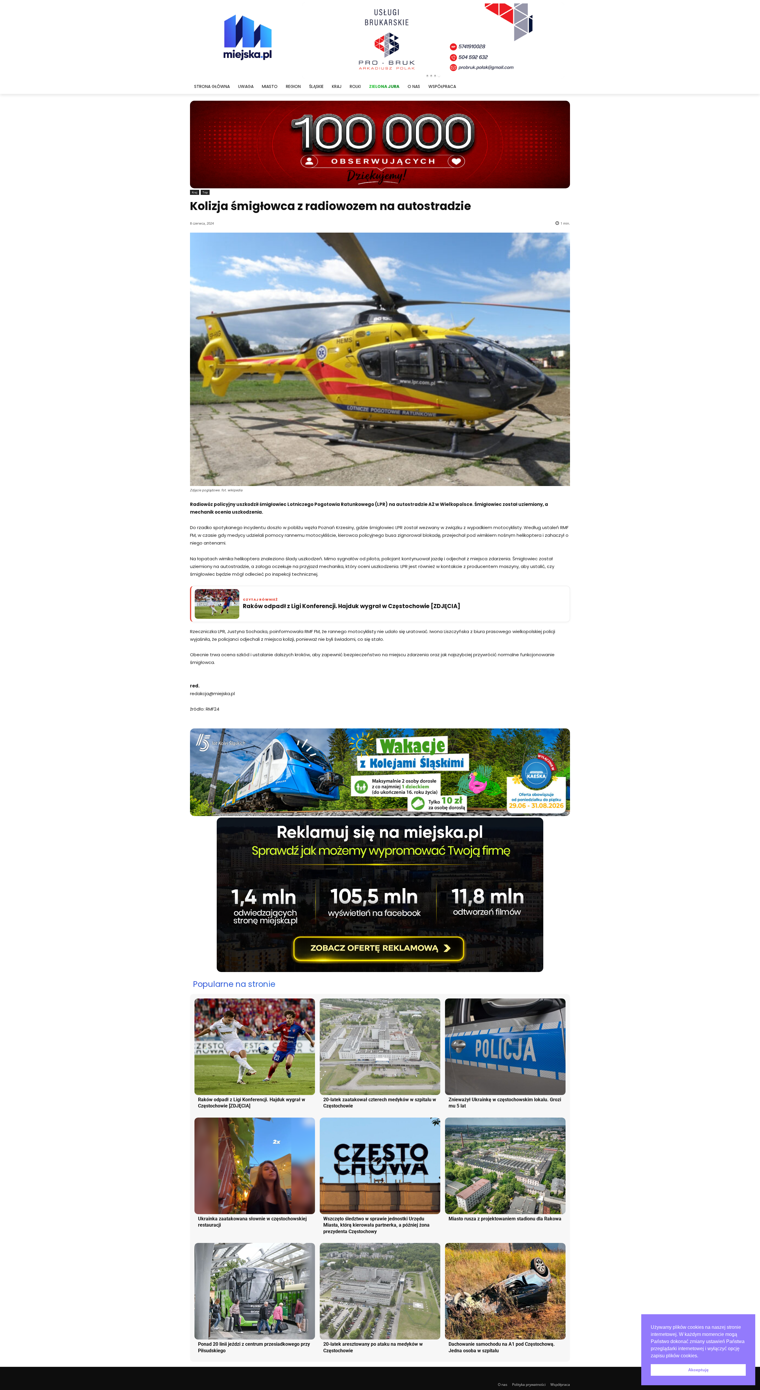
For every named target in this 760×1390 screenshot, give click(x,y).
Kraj (194, 192)
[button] (700, 1356)
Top (205, 192)
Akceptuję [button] (698, 1369)
